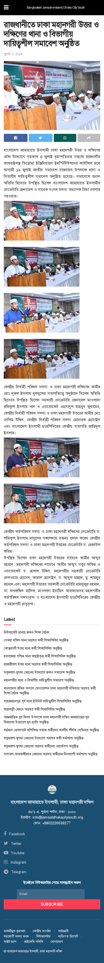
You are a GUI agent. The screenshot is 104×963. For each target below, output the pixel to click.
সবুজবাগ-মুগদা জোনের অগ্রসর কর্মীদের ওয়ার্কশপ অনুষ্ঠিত (41, 746)
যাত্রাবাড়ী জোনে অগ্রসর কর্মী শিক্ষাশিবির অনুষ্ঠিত (34, 709)
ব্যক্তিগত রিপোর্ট (68, 936)
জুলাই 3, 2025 (13, 54)
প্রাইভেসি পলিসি (33, 941)
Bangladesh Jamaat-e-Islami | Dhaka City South (56, 7)
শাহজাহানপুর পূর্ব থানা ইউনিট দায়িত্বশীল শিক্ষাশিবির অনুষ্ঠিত (43, 701)
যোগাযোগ (57, 941)
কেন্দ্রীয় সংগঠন (42, 931)
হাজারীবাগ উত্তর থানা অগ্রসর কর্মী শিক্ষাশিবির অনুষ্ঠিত (38, 664)
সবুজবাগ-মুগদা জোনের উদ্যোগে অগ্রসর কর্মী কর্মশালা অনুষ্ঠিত (44, 738)
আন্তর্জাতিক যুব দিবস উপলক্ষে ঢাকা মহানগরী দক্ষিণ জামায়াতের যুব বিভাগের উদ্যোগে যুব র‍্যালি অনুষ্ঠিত (46, 719)
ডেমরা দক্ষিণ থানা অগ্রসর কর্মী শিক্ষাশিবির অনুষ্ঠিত (36, 640)
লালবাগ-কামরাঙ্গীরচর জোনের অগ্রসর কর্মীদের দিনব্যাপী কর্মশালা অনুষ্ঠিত (50, 754)
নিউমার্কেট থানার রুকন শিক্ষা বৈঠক (26, 632)
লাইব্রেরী (63, 931)
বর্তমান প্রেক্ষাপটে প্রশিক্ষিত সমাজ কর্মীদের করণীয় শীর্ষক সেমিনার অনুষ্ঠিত (51, 730)
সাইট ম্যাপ (10, 941)
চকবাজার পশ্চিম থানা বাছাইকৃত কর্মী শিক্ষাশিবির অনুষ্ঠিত (40, 656)
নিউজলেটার (43, 936)
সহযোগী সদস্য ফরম (16, 936)
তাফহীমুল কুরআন (14, 931)
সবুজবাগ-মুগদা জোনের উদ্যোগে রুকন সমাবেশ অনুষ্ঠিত (39, 672)
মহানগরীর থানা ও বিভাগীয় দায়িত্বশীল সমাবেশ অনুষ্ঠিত (39, 680)
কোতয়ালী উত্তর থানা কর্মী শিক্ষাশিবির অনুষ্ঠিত (33, 648)
